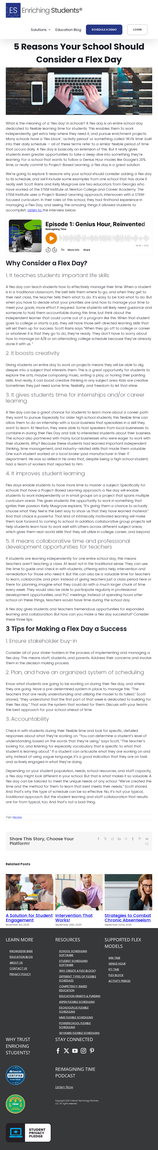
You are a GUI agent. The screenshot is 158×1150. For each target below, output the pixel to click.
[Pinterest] (92, 1051)
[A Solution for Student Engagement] (29, 876)
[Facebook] (58, 1051)
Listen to (35, 210)
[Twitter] (66, 1051)
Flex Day (17, 817)
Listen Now (64, 1087)
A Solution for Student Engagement (29, 918)
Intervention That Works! (74, 918)
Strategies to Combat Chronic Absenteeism (128, 918)
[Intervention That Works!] (79, 876)
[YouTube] (75, 1051)
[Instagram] (83, 1051)
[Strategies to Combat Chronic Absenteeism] (128, 876)
